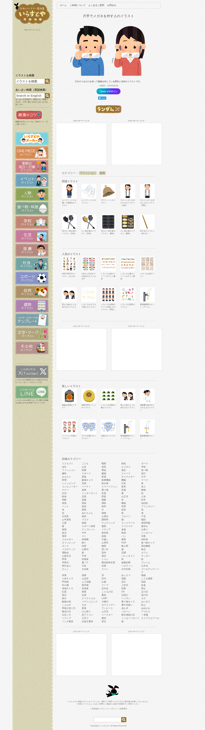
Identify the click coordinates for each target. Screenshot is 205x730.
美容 (84, 506)
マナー (65, 490)
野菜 (104, 496)
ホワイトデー (108, 605)
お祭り (144, 529)
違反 (123, 470)
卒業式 (65, 562)
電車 (64, 536)
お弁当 (144, 565)
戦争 (104, 506)
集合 (143, 549)
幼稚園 (85, 539)
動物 (143, 490)
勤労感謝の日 (128, 614)
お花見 (85, 578)
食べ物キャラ (148, 542)
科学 (143, 499)
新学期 (85, 585)
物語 (143, 519)
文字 (143, 476)
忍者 (84, 595)
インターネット (90, 493)
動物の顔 (66, 601)
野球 (64, 559)
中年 (84, 532)
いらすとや (104, 726)
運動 (104, 499)
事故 (104, 470)
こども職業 (146, 578)
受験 (64, 499)
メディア (106, 529)
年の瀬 (65, 585)
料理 (64, 480)
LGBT (104, 598)
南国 (84, 523)
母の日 (144, 595)
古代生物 (125, 569)
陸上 (143, 605)
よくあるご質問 (96, 5)
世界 (123, 506)
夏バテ (85, 562)
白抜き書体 (87, 621)
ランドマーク (128, 523)
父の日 (144, 591)
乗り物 (105, 490)
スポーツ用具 (88, 526)
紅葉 (64, 591)
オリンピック (68, 542)
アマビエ (145, 611)
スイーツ (125, 473)
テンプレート (88, 529)
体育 (84, 546)
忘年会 (105, 588)
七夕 (84, 605)
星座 (84, 608)
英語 (104, 556)
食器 (123, 529)
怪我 (64, 529)
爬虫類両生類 (108, 562)
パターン (125, 611)
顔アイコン (87, 614)
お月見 (105, 611)
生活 (64, 493)
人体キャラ (67, 578)
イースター (107, 614)
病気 (123, 463)
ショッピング (68, 483)
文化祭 (85, 569)
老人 (143, 486)
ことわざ (66, 605)
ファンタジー (148, 506)
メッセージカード (130, 618)
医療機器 (106, 480)
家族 (84, 476)
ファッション (88, 173)
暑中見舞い (127, 605)
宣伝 (104, 621)
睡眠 (123, 503)
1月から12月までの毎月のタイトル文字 (88, 276)
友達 (104, 493)
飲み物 (105, 483)
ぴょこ (65, 569)
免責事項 (123, 709)
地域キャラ (67, 588)
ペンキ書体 (67, 621)
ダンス (65, 546)
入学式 (124, 585)
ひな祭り (86, 611)
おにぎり (145, 601)
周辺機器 (145, 546)
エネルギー (67, 539)
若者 (123, 490)
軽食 (64, 496)
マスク (85, 519)
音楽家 (85, 588)
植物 (104, 513)
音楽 (84, 483)
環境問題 (145, 523)
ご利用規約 (94, 709)
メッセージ (146, 532)
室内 (104, 552)
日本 (123, 483)
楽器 (104, 536)
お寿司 (105, 542)
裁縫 (143, 575)
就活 (123, 509)
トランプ (66, 618)
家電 (104, 476)
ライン (105, 569)
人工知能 (86, 581)
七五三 (85, 618)
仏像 (104, 581)
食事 (84, 490)
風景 (84, 509)
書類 (104, 526)
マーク (144, 480)
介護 (64, 523)
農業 (123, 539)
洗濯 (104, 565)
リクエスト (67, 463)
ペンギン (125, 598)
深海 (64, 575)
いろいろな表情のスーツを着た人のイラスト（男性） (108, 307)
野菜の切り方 (68, 608)
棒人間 (124, 546)
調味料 (105, 519)
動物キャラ (87, 480)
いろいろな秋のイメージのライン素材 (108, 276)
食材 (84, 516)
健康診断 (125, 562)
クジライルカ (88, 598)
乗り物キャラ (128, 601)
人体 (143, 496)
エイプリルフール (150, 618)
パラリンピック (90, 601)
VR (123, 591)
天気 (84, 565)
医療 (84, 470)
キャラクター (128, 476)
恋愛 (84, 499)
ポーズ (144, 463)
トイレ (105, 559)
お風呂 (105, 516)
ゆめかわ (145, 608)
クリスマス (127, 526)
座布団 (105, 532)
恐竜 (123, 588)
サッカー (145, 556)
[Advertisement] (32, 50)
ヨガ (143, 598)
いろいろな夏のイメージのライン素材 (128, 276)
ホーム (63, 5)
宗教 (143, 536)
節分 (64, 598)
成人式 (124, 608)
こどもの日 (107, 591)
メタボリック (68, 549)
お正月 (124, 496)
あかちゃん (87, 513)
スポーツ (86, 473)
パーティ (86, 486)
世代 (104, 578)
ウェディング (108, 523)
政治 (64, 532)
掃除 (104, 503)
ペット (65, 506)
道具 (102, 173)
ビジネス (125, 466)
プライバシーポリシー (109, 709)
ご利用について (77, 5)
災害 (84, 496)
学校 (143, 466)
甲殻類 (65, 581)
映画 (123, 532)
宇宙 (84, 556)
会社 (64, 466)
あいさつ (125, 575)
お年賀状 (66, 519)
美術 (84, 503)
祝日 (64, 595)
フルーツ (125, 516)
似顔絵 (144, 503)
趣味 (64, 473)
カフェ (144, 552)
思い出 (105, 549)
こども (85, 463)
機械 (123, 480)
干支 (143, 516)
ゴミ (84, 536)
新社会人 (66, 565)
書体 (104, 618)
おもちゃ (66, 476)
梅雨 (104, 546)
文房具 (65, 516)
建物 (104, 473)
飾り (84, 542)
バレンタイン (128, 556)
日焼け (124, 595)
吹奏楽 (85, 559)
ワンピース (107, 608)
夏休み (144, 526)
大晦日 (105, 601)
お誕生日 (66, 556)
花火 (123, 581)
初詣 (143, 581)
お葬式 (85, 549)
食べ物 (144, 470)
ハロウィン (127, 565)
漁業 (84, 575)
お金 (84, 466)
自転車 (144, 539)
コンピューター (70, 486)
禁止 (143, 588)
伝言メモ (66, 614)
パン (123, 536)
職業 (104, 463)
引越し (105, 539)
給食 (143, 585)
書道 (104, 595)
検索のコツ (39, 122)
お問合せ (111, 5)
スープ (105, 585)
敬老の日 (66, 611)
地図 (123, 578)
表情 (64, 503)
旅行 (143, 473)
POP (123, 542)
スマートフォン (109, 486)
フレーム (145, 562)
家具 (123, 486)
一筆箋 (144, 614)
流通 (123, 552)
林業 (84, 591)
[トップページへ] (32, 24)
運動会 (65, 552)
